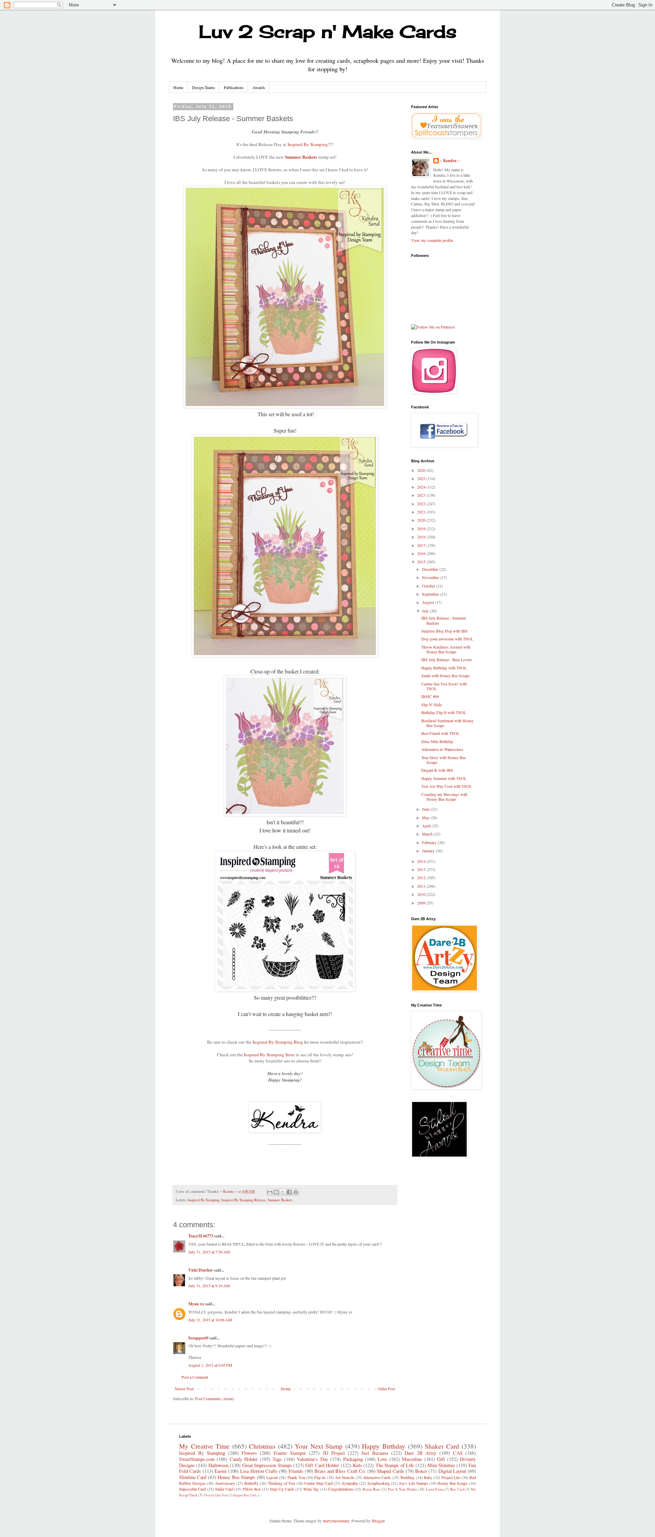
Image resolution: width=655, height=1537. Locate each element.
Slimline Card (192, 1477)
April (427, 825)
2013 (421, 869)
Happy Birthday (383, 1446)
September (431, 594)
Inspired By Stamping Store (269, 1055)
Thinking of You (281, 1483)
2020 (421, 520)
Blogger (378, 1520)
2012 (421, 877)
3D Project (333, 1453)
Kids (357, 1465)
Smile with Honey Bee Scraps (445, 675)
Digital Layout (452, 1471)
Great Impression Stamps (267, 1465)
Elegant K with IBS (437, 770)
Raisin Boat (371, 1489)
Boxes (421, 1471)
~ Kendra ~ (450, 160)
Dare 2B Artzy (420, 1453)
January (429, 850)
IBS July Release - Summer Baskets (443, 620)
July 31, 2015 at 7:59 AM (209, 1252)
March (428, 834)
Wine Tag (311, 1489)
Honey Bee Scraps (452, 1483)
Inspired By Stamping (308, 144)
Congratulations (340, 1489)
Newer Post (184, 1388)
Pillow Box (252, 1489)
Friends (296, 1471)
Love (382, 1459)
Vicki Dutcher (200, 1270)
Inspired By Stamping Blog (277, 1042)
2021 (421, 511)
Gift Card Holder (322, 1465)
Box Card (457, 1489)
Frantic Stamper (290, 1453)
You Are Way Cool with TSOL (446, 786)
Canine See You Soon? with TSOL (444, 686)
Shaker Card (442, 1446)
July (426, 610)
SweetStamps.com (197, 1459)
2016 (421, 553)
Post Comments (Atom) (214, 1398)
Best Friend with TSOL (440, 733)
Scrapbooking (378, 1483)
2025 (421, 478)
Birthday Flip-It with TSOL (443, 712)
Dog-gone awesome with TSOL (447, 638)
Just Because (374, 1453)
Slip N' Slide (431, 704)
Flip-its (320, 1477)
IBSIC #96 (430, 696)
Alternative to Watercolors (442, 749)
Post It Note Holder (402, 1489)
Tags (277, 1459)
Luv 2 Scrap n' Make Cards (327, 31)
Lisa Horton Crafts (259, 1471)
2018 (421, 536)
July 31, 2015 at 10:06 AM (210, 1319)
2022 (421, 503)
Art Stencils (344, 1477)
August (428, 602)
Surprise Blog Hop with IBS (444, 631)
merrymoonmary (336, 1520)
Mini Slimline (441, 1465)
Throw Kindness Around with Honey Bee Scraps (445, 649)
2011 (421, 886)
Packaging (353, 1459)
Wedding (407, 1477)
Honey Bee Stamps (236, 1477)
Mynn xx (196, 1304)
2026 (421, 470)
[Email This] (269, 1192)
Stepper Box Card (244, 1495)
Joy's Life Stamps (413, 1483)
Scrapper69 (198, 1338)
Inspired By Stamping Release (243, 1200)
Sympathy (350, 1483)
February (430, 842)
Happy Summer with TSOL (443, 778)
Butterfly (251, 1483)
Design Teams (203, 87)
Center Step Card (318, 1483)
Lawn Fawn (434, 1489)
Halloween (218, 1465)
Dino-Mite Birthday (437, 741)
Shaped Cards (390, 1471)
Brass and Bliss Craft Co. (340, 1471)
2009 (421, 902)
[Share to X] (282, 1192)
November (431, 577)
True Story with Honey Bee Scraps (443, 760)
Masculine (412, 1459)
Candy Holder (244, 1459)
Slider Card (224, 1489)
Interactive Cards (377, 1477)
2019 (421, 528)
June (426, 809)
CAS (458, 1453)
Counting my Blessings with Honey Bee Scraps (444, 797)
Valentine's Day (312, 1459)
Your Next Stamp (319, 1446)
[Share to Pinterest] (295, 1192)
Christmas (262, 1446)
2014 (421, 861)
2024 (421, 487)
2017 (421, 545)
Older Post (386, 1388)
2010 (421, 894)
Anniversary (225, 1483)
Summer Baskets (301, 157)
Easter (221, 1471)
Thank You (296, 1477)
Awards (258, 87)
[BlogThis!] (276, 1192)
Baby (428, 1477)
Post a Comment (194, 1377)
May (426, 817)
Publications (234, 87)
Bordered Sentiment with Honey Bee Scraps (447, 723)
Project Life (450, 1477)
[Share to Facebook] (289, 1192)
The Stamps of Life (395, 1465)
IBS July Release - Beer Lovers (446, 659)
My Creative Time (204, 1446)
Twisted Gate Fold (216, 1495)
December (430, 569)
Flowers (249, 1453)
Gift (441, 1459)
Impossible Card (192, 1489)
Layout (272, 1477)
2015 (421, 561)
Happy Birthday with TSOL (444, 667)
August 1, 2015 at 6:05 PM (210, 1365)
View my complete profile (432, 240)
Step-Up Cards (282, 1489)
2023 (421, 495)
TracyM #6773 (200, 1236)
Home (178, 87)
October (429, 586)
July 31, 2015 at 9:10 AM (209, 1285)
